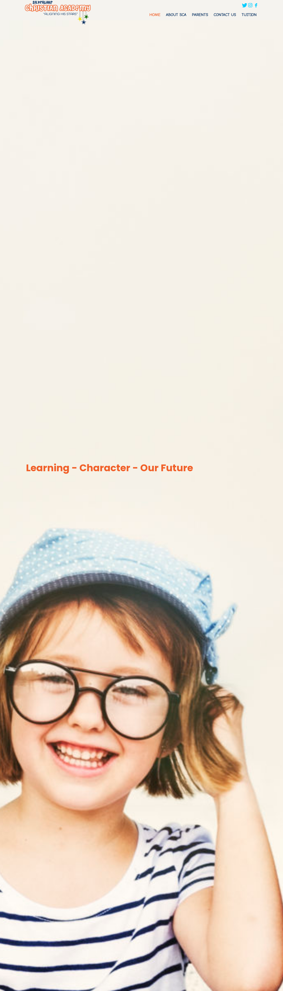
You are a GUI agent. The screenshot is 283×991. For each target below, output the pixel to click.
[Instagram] (250, 5)
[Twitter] (244, 5)
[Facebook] (256, 5)
